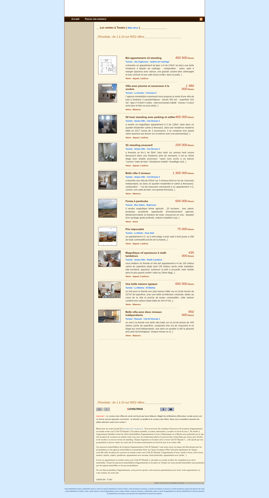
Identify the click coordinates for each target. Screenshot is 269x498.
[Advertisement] (134, 8)
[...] (180, 74)
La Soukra (139, 93)
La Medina (139, 288)
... (144, 409)
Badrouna (151, 205)
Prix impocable (135, 229)
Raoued (138, 319)
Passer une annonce (95, 19)
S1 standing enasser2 (139, 145)
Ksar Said (149, 233)
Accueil (75, 19)
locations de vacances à (133, 429)
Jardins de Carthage (159, 62)
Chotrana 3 (151, 93)
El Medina (150, 288)
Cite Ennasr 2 (153, 121)
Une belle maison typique (141, 283)
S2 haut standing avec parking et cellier (150, 117)
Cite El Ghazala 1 (152, 319)
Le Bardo (138, 233)
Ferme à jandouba (137, 201)
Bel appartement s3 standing (144, 57)
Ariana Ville (139, 121)
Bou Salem (139, 205)
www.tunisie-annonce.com (194, 483)
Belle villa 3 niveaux (138, 173)
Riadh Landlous (154, 260)
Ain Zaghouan (141, 62)
